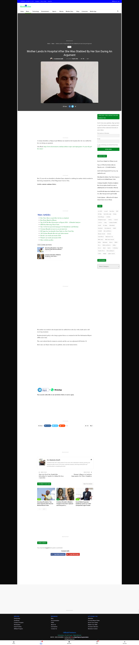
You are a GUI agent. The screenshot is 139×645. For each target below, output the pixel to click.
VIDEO (99, 253)
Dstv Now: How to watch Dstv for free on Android (54, 218)
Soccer (99, 248)
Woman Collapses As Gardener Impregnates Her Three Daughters (81, 475)
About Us (50, 1)
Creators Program (18, 622)
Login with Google (74, 554)
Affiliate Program (18, 628)
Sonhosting (17, 618)
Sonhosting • (61, 635)
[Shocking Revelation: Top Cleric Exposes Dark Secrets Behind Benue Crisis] (40, 249)
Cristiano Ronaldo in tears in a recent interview (53, 229)
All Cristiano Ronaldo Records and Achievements (54, 233)
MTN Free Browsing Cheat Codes (49, 224)
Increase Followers (93, 626)
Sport (104, 248)
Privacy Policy (43, 1)
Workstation (17, 624)
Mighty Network (77, 635)
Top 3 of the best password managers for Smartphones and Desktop (59, 227)
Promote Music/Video (94, 620)
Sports (54, 11)
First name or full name (103, 133)
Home (22, 11)
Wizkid (104, 253)
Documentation (55, 620)
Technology (35, 11)
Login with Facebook (59, 554)
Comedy (116, 219)
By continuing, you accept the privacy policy (107, 145)
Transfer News (101, 250)
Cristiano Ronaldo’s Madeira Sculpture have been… (53, 255)
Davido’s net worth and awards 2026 (50, 235)
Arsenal (105, 211)
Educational (111, 225)
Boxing (114, 214)
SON (58, 499)
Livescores (85, 11)
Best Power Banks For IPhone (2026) (107, 161)
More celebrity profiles (46, 240)
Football (100, 231)
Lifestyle (109, 233)
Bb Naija (100, 214)
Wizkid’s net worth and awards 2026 (50, 238)
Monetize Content (92, 628)
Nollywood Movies (107, 245)
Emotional (100, 228)
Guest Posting (17, 626)
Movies (61, 11)
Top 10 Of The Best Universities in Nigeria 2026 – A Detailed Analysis (60, 222)
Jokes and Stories (107, 231)
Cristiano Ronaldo (113, 222)
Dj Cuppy (105, 225)
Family (114, 228)
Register (37, 1)
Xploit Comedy (111, 253)
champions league (102, 219)
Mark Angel (100, 239)
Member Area (69, 11)
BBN (117, 211)
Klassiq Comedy (101, 233)
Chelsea (110, 219)
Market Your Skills (92, 624)
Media (99, 242)
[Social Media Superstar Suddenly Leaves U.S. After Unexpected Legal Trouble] (84, 494)
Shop (77, 11)
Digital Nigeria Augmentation (81, 637)
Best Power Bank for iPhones (48, 220)
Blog (52, 618)
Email (98, 138)
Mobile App (93, 11)
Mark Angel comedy (109, 239)
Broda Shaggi (101, 216)
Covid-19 (100, 222)
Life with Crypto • (68, 635)
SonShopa (16, 620)
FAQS (52, 622)
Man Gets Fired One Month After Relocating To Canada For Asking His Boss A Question (51, 476)
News (27, 11)
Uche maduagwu (110, 250)
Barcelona (112, 211)
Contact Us (54, 628)
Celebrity (108, 216)
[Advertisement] (69, 27)
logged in (48, 548)
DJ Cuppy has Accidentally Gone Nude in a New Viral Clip (57, 231)
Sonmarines (54, 626)
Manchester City (109, 236)
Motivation (105, 242)
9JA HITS (100, 211)
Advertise (90, 618)
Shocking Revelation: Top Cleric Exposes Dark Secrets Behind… (54, 248)
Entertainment (45, 11)
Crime (105, 222)
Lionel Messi (101, 236)
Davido (99, 225)
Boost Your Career (93, 622)
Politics (114, 245)
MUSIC (116, 242)
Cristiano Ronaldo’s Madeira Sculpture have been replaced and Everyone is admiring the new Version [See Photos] (107, 185)
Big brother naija (107, 214)
